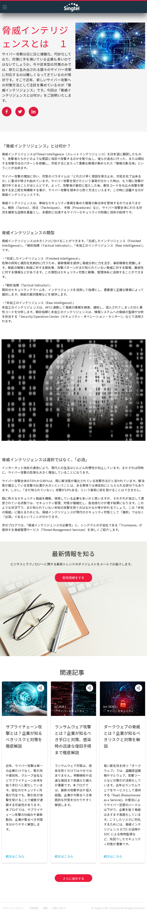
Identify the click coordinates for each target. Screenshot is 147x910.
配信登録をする (73, 577)
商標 (45, 908)
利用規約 (34, 908)
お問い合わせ (59, 908)
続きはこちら (15, 856)
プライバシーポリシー (13, 908)
